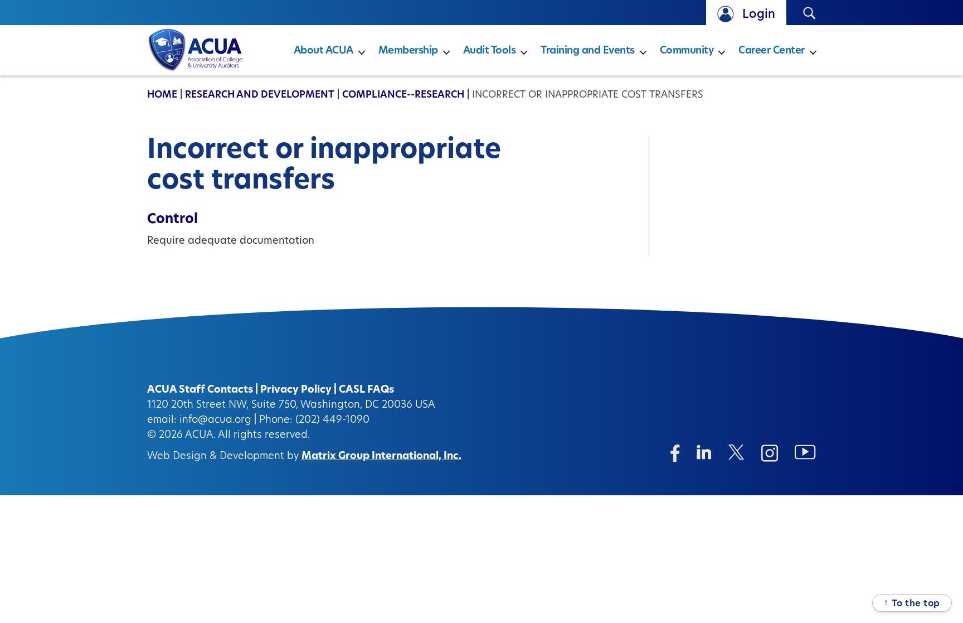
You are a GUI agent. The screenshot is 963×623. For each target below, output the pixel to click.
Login (758, 15)
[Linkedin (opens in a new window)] (704, 452)
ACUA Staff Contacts (200, 390)
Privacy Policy (296, 390)
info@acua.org (215, 421)
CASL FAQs (366, 390)
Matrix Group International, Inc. (381, 457)
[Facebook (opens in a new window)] (675, 453)
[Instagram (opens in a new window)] (769, 453)
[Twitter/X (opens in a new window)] (736, 452)
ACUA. (200, 436)
